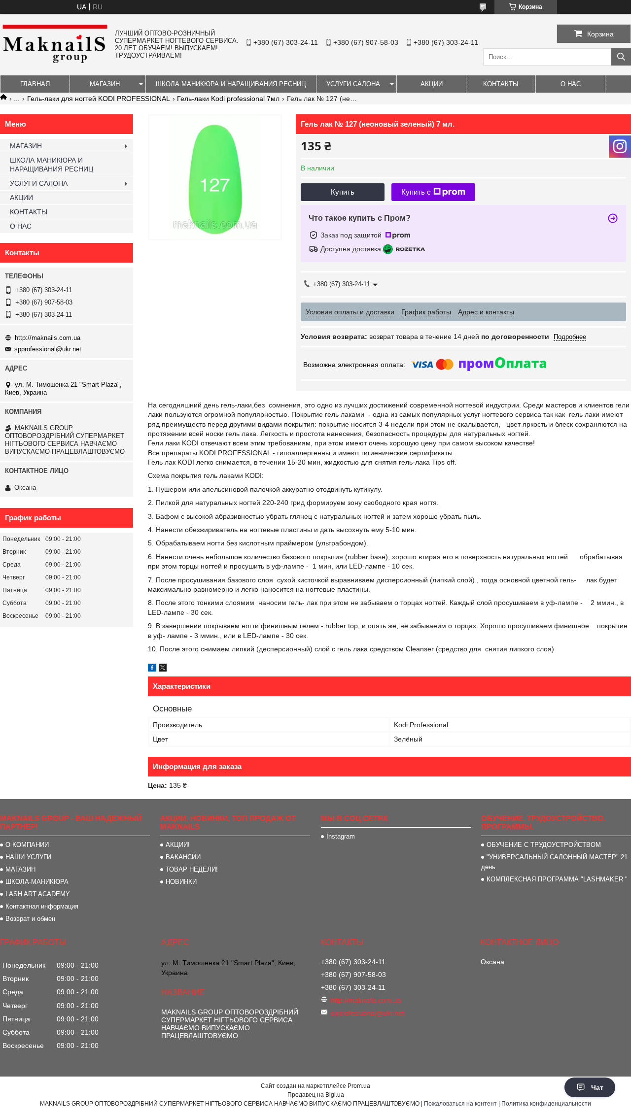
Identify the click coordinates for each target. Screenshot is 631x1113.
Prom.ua (359, 1085)
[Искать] (621, 57)
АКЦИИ (432, 84)
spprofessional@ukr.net (47, 349)
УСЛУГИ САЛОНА (353, 84)
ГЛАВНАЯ (35, 84)
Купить (342, 192)
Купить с (416, 192)
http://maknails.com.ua (47, 337)
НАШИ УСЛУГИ (28, 857)
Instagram (340, 836)
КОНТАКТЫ (501, 84)
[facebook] (152, 669)
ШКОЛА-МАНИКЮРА (37, 881)
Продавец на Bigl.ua (315, 1094)
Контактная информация (41, 906)
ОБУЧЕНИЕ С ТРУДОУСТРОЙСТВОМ (544, 844)
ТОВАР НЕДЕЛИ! (192, 869)
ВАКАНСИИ (183, 857)
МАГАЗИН (105, 84)
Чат (597, 1087)
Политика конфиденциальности (546, 1103)
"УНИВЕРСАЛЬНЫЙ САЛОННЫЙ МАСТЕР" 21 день (554, 862)
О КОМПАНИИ (27, 844)
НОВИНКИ (181, 881)
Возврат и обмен (30, 918)
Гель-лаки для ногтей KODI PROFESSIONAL (98, 98)
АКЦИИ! (178, 844)
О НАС (571, 84)
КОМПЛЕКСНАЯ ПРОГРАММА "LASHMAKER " (557, 879)
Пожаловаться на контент (460, 1103)
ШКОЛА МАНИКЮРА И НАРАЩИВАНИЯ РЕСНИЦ (231, 84)
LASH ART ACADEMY (37, 894)
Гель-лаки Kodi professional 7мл (228, 98)
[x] (163, 669)
